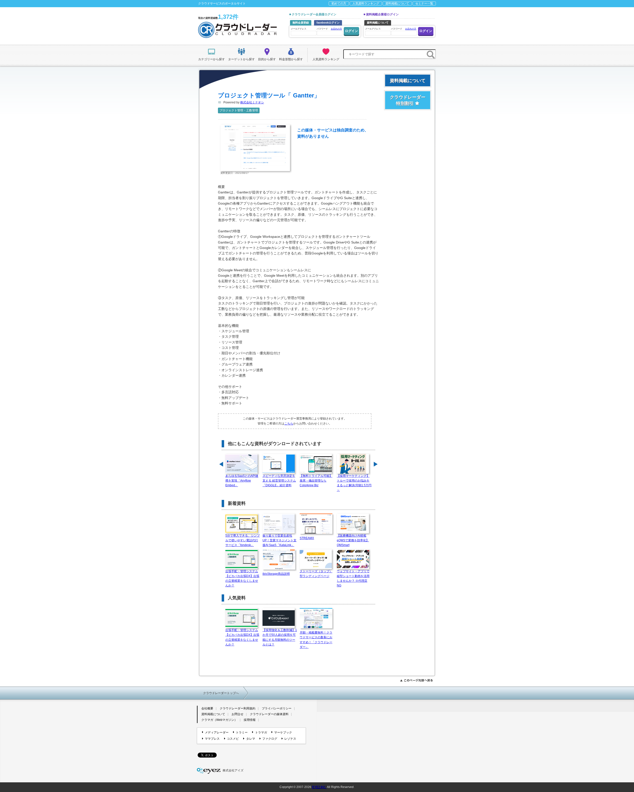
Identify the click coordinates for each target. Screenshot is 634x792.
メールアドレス (298, 29)
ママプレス (212, 738)
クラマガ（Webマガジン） (219, 720)
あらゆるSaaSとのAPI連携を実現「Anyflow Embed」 (241, 480)
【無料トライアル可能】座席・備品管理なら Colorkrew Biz (316, 480)
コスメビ (233, 738)
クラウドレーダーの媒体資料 (269, 714)
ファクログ (269, 738)
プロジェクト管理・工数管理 (238, 110)
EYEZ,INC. (319, 787)
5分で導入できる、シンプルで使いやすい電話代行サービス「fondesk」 (242, 540)
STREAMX (307, 538)
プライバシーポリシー (276, 708)
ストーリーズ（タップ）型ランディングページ (316, 574)
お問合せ (237, 714)
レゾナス (290, 738)
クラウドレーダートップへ (221, 693)
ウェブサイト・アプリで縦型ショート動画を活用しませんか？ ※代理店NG (353, 578)
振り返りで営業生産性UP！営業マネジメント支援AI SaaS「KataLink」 (279, 540)
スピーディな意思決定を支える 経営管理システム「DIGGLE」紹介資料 (279, 480)
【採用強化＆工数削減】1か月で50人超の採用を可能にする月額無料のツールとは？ (280, 637)
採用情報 (250, 720)
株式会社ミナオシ (252, 102)
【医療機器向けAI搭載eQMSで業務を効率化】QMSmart (353, 540)
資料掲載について (397, 3)
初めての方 (338, 3)
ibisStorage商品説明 (276, 574)
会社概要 (207, 708)
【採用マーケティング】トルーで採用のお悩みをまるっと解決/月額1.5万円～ (354, 483)
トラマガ (261, 732)
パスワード (329, 29)
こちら (288, 423)
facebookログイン (328, 22)
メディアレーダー (217, 732)
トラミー (242, 732)
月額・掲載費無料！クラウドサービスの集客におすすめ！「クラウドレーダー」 (316, 640)
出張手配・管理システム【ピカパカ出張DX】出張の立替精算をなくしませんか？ (242, 578)
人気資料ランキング (365, 3)
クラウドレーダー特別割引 (407, 100)
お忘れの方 (336, 29)
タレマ (250, 738)
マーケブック (283, 732)
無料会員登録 (300, 22)
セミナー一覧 (424, 3)
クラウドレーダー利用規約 (237, 708)
